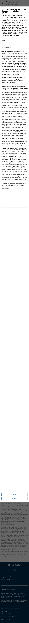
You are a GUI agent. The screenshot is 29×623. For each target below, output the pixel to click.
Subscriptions (4, 611)
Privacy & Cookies (6, 614)
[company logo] (12, 2)
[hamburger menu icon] (2, 3)
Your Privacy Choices (6, 616)
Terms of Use (6, 140)
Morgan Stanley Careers (7, 579)
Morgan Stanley (5, 577)
